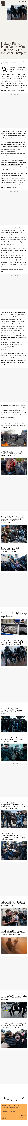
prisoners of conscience (8, 337)
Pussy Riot (21, 312)
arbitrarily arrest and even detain (16, 235)
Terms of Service (22, 1117)
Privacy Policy (4, 1118)
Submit (23, 1115)
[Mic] (3, 3)
